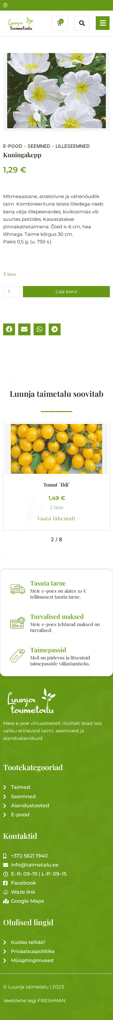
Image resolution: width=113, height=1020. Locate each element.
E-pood (12, 146)
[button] (9, 329)
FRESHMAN (52, 1000)
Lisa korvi (66, 291)
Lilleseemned (73, 146)
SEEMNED (39, 146)
